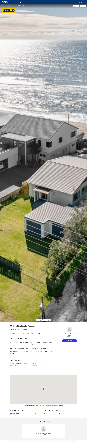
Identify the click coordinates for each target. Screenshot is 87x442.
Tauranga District (7, 5)
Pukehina (14, 5)
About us (47, 2)
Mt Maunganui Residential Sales (43, 433)
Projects (43, 2)
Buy (11, 2)
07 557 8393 (69, 336)
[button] (43, 388)
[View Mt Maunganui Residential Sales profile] (69, 329)
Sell (14, 2)
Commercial (31, 2)
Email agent (69, 340)
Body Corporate (37, 2)
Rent (17, 2)
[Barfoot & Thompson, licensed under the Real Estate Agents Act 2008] (5, 1)
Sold (2, 5)
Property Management (23, 2)
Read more (12, 353)
